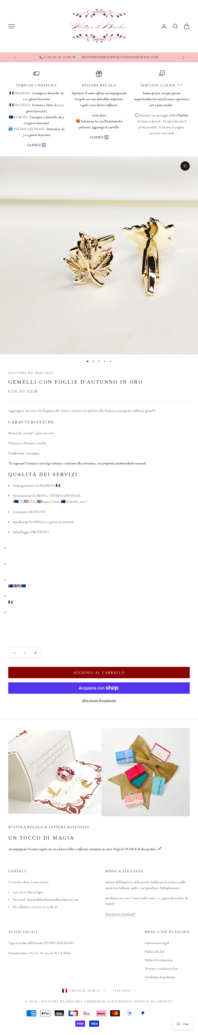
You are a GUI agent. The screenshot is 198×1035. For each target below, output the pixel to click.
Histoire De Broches (30, 373)
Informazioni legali (157, 943)
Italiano (122, 990)
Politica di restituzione (159, 960)
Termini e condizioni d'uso (161, 968)
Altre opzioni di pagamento (99, 700)
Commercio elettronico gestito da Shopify (128, 1001)
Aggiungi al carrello (99, 673)
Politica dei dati (154, 951)
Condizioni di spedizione (160, 977)
